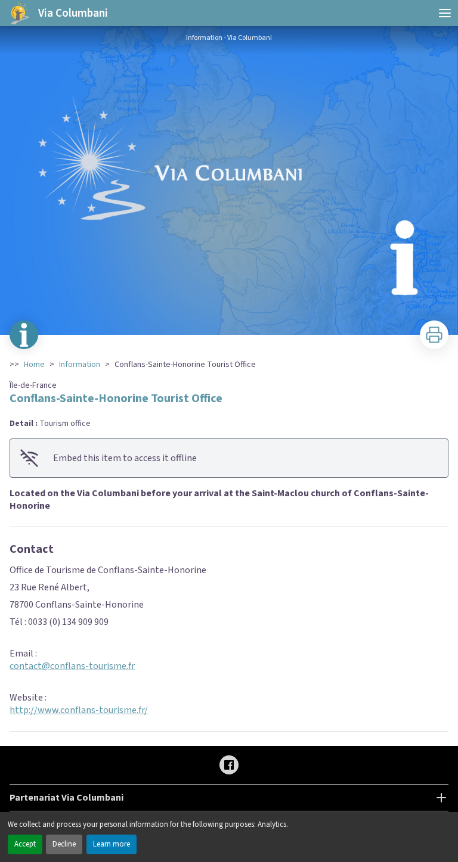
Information (79, 365)
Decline (64, 844)
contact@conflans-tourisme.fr (72, 666)
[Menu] (445, 13)
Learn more (111, 844)
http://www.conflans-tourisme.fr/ (79, 710)
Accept (25, 844)
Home (34, 365)
